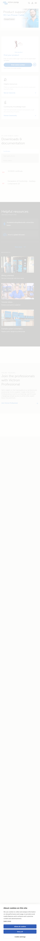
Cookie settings (20, 937)
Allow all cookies (20, 926)
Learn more (7, 921)
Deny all (20, 932)
